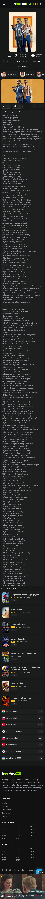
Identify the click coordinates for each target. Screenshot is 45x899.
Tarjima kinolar (23, 66)
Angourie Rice (34, 129)
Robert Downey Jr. (27, 132)
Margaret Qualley (32, 136)
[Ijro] (22, 91)
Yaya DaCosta (15, 141)
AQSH (38, 56)
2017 (18, 830)
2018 (32, 830)
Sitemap (5, 816)
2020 (18, 832)
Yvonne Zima (13, 136)
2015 (32, 827)
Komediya (23, 61)
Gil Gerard (22, 136)
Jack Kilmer (6, 132)
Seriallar (5, 806)
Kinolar (4, 803)
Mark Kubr (5, 141)
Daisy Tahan (16, 139)
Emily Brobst (6, 139)
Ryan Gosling (27, 139)
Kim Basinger (7, 134)
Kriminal (36, 61)
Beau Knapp (25, 134)
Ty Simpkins (15, 132)
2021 (32, 832)
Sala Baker (17, 134)
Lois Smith (38, 132)
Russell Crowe (15, 129)
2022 (4, 835)
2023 (18, 835)
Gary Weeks (36, 139)
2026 (18, 838)
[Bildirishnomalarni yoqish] (35, 4)
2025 (4, 838)
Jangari (10, 61)
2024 (32, 835)
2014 (18, 827)
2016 (9, 56)
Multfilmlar (6, 810)
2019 (4, 832)
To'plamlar (6, 813)
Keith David (25, 129)
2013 (3, 827)
